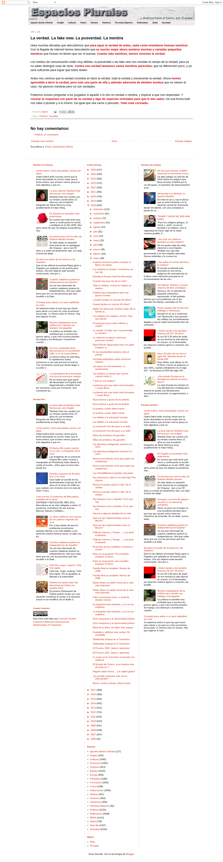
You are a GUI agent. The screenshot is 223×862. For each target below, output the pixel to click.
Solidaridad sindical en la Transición (111, 639)
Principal (94, 845)
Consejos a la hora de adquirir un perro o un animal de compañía (173, 502)
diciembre (98, 209)
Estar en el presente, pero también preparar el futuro (111, 562)
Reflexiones (142, 23)
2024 (93, 178)
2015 (93, 699)
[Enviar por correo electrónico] (60, 111)
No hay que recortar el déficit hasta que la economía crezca (173, 172)
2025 (93, 174)
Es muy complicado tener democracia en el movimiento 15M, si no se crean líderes (64, 351)
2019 (93, 201)
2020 (93, 196)
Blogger (130, 854)
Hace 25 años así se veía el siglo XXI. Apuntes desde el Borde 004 (171, 356)
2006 (93, 739)
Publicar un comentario (46, 134)
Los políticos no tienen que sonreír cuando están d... (110, 375)
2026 (93, 169)
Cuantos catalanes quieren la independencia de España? (64, 280)
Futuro (83, 23)
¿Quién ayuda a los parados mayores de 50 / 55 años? (172, 332)
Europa (93, 774)
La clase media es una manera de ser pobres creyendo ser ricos (65, 519)
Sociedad (166, 23)
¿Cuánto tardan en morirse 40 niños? (112, 299)
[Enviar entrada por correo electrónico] (55, 112)
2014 (93, 703)
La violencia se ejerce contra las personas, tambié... (109, 339)
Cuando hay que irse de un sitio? (110, 281)
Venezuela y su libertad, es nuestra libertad (171, 195)
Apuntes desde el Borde (41, 23)
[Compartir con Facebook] (70, 111)
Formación (95, 782)
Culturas (72, 23)
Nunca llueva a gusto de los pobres (111, 399)
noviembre (99, 213)
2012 (93, 712)
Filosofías (95, 778)
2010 (93, 721)
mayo (96, 240)
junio (96, 236)
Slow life (94, 825)
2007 (93, 734)
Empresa (94, 767)
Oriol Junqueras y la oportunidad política (114, 618)
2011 (93, 716)
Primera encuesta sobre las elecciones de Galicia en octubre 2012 (63, 585)
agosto (97, 227)
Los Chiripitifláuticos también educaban (113, 473)
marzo (97, 249)
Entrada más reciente (42, 141)
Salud (155, 23)
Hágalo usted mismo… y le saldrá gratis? (114, 671)
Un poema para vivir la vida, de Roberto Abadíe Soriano (65, 238)
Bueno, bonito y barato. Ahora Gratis (111, 683)
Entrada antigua (183, 141)
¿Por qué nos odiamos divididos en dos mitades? (170, 240)
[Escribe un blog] (63, 111)
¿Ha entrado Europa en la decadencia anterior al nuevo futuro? (172, 379)
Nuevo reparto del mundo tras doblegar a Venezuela (172, 309)
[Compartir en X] (67, 111)
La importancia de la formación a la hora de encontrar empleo (65, 375)
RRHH (93, 817)
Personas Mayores (124, 23)
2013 (93, 707)
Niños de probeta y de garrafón (109, 435)
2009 (93, 725)
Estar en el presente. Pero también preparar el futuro (111, 555)
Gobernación (96, 790)
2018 (93, 205)
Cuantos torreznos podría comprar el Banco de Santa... (112, 263)
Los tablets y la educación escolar (110, 417)
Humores (106, 23)
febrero (97, 253)
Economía (95, 763)
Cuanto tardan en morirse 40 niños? (111, 304)
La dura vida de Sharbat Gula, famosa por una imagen (65, 192)
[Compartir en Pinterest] (73, 111)
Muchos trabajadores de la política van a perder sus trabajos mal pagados (63, 325)
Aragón (60, 23)
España (94, 771)
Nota (92, 841)
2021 (93, 192)
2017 (93, 690)
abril (95, 244)
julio (95, 231)
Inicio (114, 141)
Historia (94, 23)
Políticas (43, 116)
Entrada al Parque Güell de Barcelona (112, 276)
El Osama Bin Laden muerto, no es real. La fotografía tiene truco (64, 451)
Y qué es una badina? (104, 380)
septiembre (99, 222)
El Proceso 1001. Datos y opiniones (111, 648)
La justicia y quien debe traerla (108, 408)
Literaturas (95, 802)
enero (96, 258)
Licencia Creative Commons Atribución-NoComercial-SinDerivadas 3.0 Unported (54, 621)
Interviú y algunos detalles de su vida (112, 513)
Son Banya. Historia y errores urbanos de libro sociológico (172, 286)
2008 (93, 730)
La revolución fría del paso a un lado (111, 426)
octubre (97, 218)
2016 (93, 694)
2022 (93, 187)
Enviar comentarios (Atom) (59, 146)
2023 (93, 183)
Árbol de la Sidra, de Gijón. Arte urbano (113, 627)
